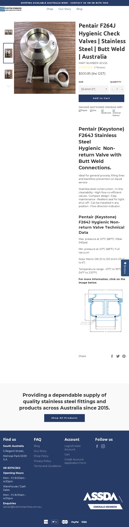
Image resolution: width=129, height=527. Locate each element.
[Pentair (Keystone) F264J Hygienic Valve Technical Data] (102, 332)
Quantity (115, 82)
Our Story (65, 9)
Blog (79, 9)
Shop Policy (41, 456)
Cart (67, 454)
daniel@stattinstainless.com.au (22, 506)
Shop (50, 9)
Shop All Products (64, 418)
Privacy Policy (42, 461)
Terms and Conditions (47, 466)
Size (81, 82)
